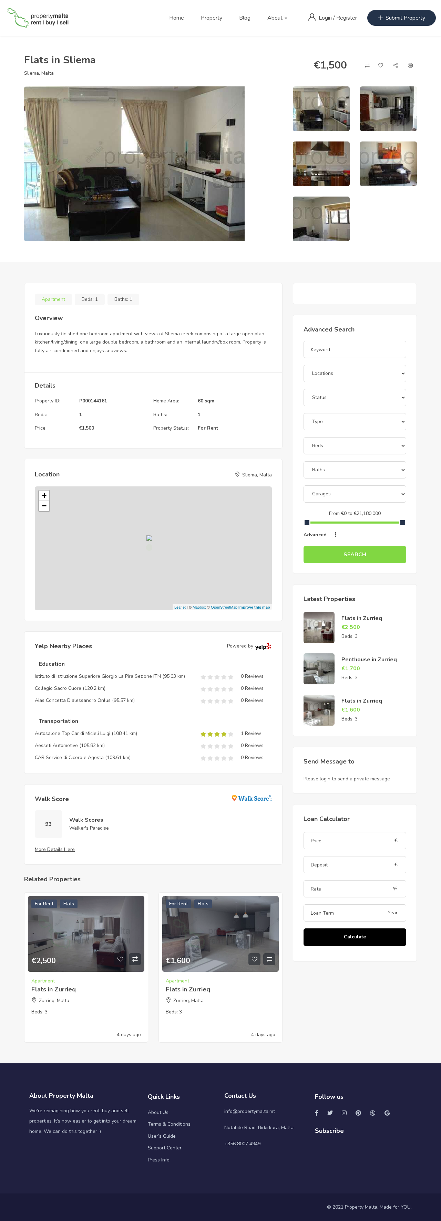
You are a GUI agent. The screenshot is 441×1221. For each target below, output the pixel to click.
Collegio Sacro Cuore (58, 688)
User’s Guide (162, 1136)
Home (176, 18)
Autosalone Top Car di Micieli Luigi (72, 733)
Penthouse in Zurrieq (369, 659)
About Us (158, 1112)
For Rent (208, 428)
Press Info (159, 1160)
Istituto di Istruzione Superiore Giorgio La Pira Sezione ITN (98, 676)
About (275, 18)
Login (326, 18)
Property (211, 18)
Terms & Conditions (169, 1124)
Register (346, 18)
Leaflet (180, 607)
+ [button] (44, 495)
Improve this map (254, 607)
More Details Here (55, 849)
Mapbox (199, 607)
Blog (244, 18)
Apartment (53, 299)
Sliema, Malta (39, 73)
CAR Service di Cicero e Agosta (69, 757)
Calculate (355, 937)
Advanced (316, 534)
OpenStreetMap (224, 607)
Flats (68, 904)
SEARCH (354, 554)
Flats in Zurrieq (53, 989)
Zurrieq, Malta (54, 1000)
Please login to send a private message (347, 779)
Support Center (165, 1148)
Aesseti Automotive (56, 745)
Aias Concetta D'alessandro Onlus (73, 700)
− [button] (44, 506)
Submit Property (405, 18)
